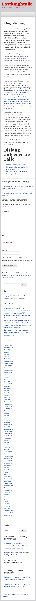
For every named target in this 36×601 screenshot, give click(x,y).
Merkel (11, 320)
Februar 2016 (8, 384)
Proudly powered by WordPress (11, 594)
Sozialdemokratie (26, 325)
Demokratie (7, 311)
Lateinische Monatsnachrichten (13, 561)
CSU (26, 308)
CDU (22, 308)
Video (6, 332)
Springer (10, 327)
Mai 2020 (6, 356)
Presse (24, 323)
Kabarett (25, 318)
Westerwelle (21, 333)
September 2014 (8, 409)
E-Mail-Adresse (7, 242)
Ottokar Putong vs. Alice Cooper (16, 165)
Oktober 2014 (8, 406)
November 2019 (8, 363)
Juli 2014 (6, 413)
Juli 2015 (6, 390)
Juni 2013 (7, 442)
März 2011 (7, 504)
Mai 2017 (6, 375)
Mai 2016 (6, 379)
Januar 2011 (7, 508)
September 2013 (8, 436)
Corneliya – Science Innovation (13, 571)
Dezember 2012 (8, 456)
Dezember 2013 (8, 429)
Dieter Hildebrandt (24, 311)
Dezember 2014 (8, 402)
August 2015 (7, 388)
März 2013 (7, 449)
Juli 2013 (6, 440)
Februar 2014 (8, 424)
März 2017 (7, 377)
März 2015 (7, 399)
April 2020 (7, 359)
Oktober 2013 (8, 433)
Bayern (16, 308)
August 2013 (7, 438)
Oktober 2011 (8, 488)
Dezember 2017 (8, 370)
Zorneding (11, 335)
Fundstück (7, 315)
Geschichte (13, 318)
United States (25, 330)
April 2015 (7, 397)
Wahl (10, 333)
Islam (21, 318)
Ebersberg (6, 313)
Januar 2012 (7, 481)
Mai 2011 (6, 499)
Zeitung (6, 335)
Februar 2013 (8, 452)
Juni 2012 (7, 470)
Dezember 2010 (8, 510)
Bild (19, 308)
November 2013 (8, 431)
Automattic (5, 596)
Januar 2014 (7, 427)
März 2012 (7, 476)
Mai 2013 (6, 445)
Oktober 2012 (8, 461)
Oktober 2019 (8, 366)
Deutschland (14, 311)
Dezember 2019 (8, 361)
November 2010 (8, 513)
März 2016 (7, 381)
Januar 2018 (7, 368)
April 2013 (7, 447)
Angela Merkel (8, 308)
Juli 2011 (6, 495)
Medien (6, 320)
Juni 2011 (7, 497)
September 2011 (8, 490)
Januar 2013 (7, 454)
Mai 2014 (6, 418)
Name (4, 235)
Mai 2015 (6, 395)
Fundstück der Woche (19, 315)
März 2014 (7, 422)
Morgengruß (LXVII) (9, 298)
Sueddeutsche (16, 327)
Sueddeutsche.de (9, 330)
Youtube (26, 333)
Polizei (20, 323)
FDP (23, 313)
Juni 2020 (7, 354)
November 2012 (8, 458)
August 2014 (7, 411)
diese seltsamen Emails (13, 63)
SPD (6, 327)
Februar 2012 (8, 479)
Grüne (18, 318)
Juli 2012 (6, 467)
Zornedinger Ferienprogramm (12, 552)
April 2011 (7, 501)
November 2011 (8, 485)
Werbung (14, 333)
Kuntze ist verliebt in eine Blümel (16, 171)
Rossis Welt (17, 325)
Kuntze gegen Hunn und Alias (15, 174)
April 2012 (7, 474)
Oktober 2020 (8, 345)
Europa (14, 313)
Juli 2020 (6, 352)
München (26, 320)
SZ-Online (18, 330)
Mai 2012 (6, 472)
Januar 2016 (7, 386)
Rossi (11, 325)
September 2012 (8, 463)
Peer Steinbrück (13, 323)
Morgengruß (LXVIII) (10, 296)
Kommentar (5, 211)
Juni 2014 (7, 415)
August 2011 (7, 492)
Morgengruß (18, 320)
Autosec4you (25, 131)
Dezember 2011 (8, 483)
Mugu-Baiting (22, 88)
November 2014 (8, 404)
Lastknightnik (17, 4)
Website (4, 250)
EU (10, 313)
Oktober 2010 (8, 515)
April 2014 (7, 420)
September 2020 (8, 347)
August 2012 (7, 465)
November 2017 (8, 372)
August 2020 (7, 350)
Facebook (19, 313)
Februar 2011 (8, 506)
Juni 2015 (7, 393)
